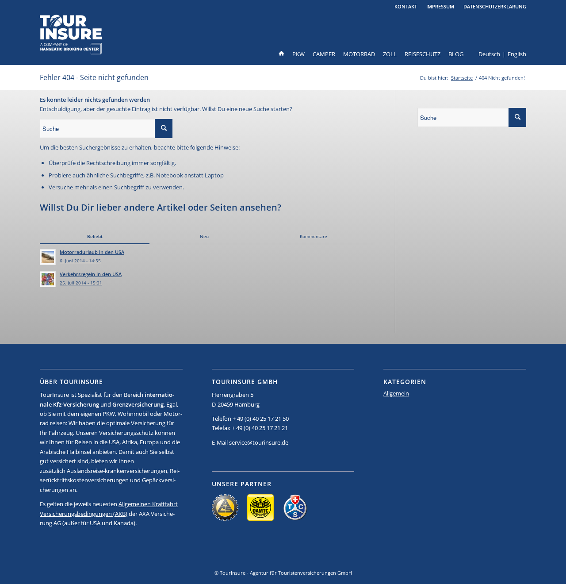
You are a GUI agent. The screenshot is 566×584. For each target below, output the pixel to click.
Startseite (462, 77)
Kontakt (405, 6)
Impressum (440, 6)
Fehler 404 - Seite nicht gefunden (94, 77)
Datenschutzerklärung (494, 6)
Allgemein (396, 393)
